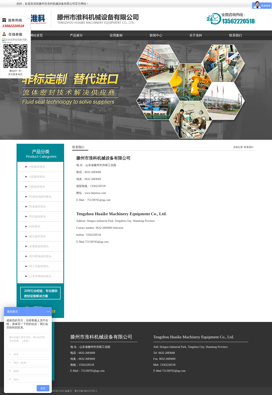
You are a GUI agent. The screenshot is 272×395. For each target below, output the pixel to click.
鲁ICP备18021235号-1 (85, 391)
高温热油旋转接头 (40, 196)
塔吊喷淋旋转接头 (40, 256)
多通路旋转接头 (39, 246)
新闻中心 (156, 35)
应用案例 (116, 35)
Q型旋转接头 (37, 176)
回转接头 (34, 226)
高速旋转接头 (37, 206)
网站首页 (36, 35)
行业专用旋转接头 (40, 276)
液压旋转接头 (37, 236)
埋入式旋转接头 (39, 266)
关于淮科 (195, 35)
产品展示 (76, 35)
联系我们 (235, 35)
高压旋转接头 (37, 216)
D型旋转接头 (37, 186)
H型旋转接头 (37, 166)
